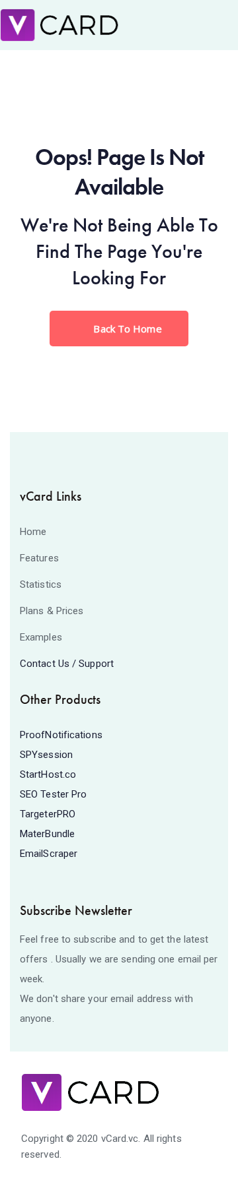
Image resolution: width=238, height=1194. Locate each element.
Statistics (40, 584)
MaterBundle (47, 834)
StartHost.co (48, 774)
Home (33, 532)
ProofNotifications (61, 735)
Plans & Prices (51, 611)
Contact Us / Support (67, 664)
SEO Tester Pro (53, 794)
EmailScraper (48, 854)
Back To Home (126, 328)
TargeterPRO (47, 814)
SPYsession (46, 755)
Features (39, 558)
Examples (41, 637)
